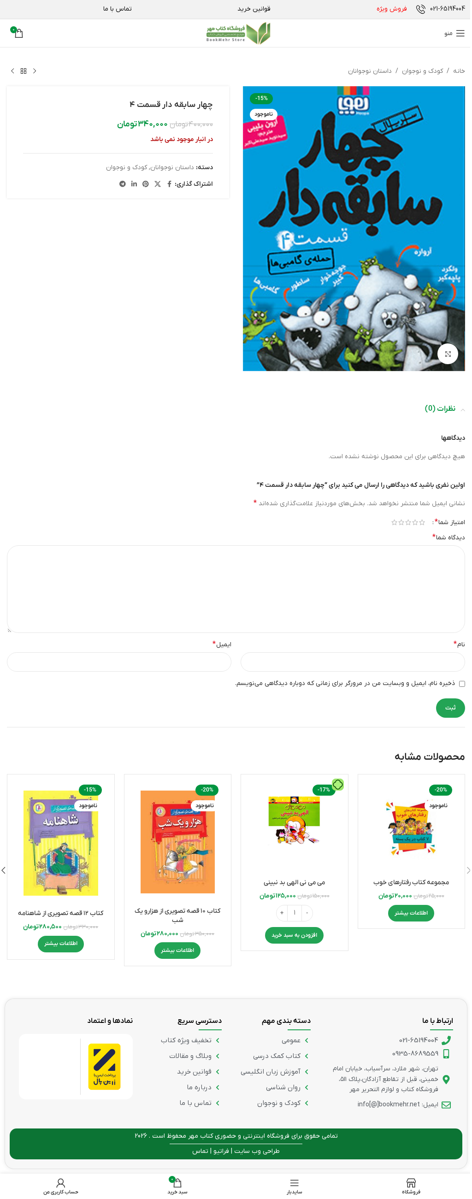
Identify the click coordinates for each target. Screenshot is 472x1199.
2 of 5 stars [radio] (415, 522)
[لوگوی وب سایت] (238, 33)
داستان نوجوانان (370, 71)
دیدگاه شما (448, 537)
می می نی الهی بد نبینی (294, 882)
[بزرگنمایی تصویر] (447, 353)
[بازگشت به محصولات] (23, 71)
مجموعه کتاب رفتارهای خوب (411, 882)
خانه (459, 71)
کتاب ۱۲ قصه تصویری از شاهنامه (60, 913)
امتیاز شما (450, 522)
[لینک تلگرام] (123, 184)
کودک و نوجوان (422, 71)
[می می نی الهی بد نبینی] (294, 827)
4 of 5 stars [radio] (401, 522)
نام (459, 644)
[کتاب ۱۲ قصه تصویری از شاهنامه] (60, 843)
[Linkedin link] (134, 184)
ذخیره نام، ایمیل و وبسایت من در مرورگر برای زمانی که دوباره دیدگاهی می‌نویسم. (345, 683)
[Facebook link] (169, 184)
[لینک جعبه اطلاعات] (440, 9)
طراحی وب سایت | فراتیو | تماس (236, 1151)
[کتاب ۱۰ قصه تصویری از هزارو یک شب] (177, 842)
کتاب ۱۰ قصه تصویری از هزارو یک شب (177, 916)
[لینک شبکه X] (158, 184)
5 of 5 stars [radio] (394, 522)
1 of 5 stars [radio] (422, 522)
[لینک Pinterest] (146, 184)
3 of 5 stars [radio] (408, 522)
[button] (294, 935)
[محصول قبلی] (34, 71)
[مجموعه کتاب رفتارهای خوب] (411, 827)
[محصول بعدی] (12, 71)
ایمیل (221, 644)
